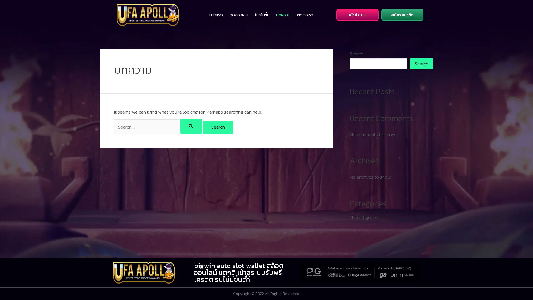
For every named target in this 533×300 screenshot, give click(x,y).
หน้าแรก (216, 15)
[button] (357, 15)
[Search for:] (158, 127)
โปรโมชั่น (262, 15)
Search (356, 53)
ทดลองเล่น (239, 15)
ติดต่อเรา (305, 15)
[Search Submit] (191, 126)
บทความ (283, 15)
